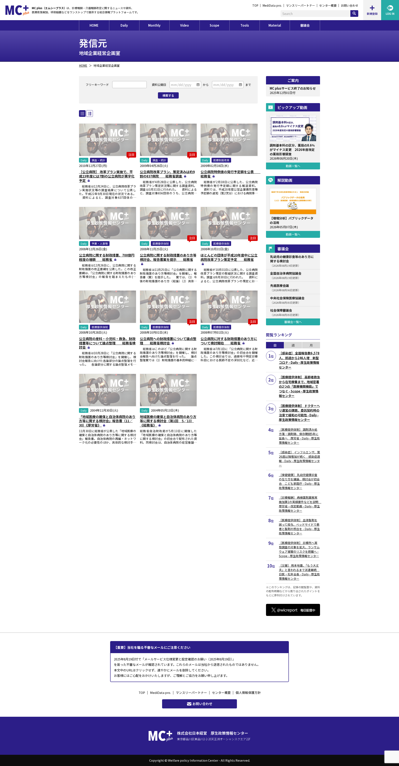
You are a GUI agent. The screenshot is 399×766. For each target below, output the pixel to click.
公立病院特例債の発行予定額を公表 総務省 (230, 174)
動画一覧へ (293, 166)
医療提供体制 (161, 243)
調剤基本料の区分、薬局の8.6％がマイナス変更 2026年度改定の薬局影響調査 (292, 149)
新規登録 (372, 14)
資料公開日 (159, 85)
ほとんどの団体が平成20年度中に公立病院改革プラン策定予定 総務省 (229, 257)
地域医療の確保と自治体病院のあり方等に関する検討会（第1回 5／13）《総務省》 (168, 421)
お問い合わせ (349, 5)
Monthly (154, 25)
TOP (255, 5)
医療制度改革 (221, 160)
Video (184, 25)
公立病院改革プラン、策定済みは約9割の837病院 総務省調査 (167, 174)
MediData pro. (272, 5)
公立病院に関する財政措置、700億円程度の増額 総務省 (106, 257)
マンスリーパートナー (300, 5)
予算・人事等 (100, 243)
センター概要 (328, 5)
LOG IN (390, 14)
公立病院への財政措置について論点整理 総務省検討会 (168, 340)
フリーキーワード (97, 85)
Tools (244, 25)
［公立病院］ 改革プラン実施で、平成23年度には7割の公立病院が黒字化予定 (106, 176)
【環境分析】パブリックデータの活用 (291, 220)
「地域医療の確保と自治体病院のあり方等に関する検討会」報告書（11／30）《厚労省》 (107, 421)
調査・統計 (98, 160)
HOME (94, 25)
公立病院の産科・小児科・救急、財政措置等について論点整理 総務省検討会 (107, 343)
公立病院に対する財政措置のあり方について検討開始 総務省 (229, 340)
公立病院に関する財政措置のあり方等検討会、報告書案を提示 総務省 (168, 257)
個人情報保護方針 (248, 692)
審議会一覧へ (293, 322)
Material (274, 25)
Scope (214, 25)
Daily (124, 25)
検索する (168, 95)
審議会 (305, 25)
